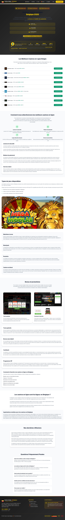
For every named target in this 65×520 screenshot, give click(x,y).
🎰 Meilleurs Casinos (32, 501)
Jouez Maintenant (58, 68)
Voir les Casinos (59, 1)
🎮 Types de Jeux (32, 503)
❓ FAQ (53, 1)
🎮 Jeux (38, 1)
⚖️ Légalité (48, 1)
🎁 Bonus (42, 1)
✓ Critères (33, 1)
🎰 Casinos (27, 1)
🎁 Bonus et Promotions (33, 504)
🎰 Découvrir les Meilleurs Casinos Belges (32, 36)
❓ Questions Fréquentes (33, 506)
